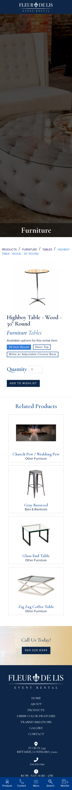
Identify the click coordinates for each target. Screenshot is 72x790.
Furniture (29, 249)
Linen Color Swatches (36, 716)
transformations (36, 722)
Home (36, 698)
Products (9, 249)
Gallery (36, 728)
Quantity (17, 369)
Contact (36, 734)
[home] (36, 8)
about (36, 704)
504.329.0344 (36, 650)
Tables (47, 249)
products (36, 710)
